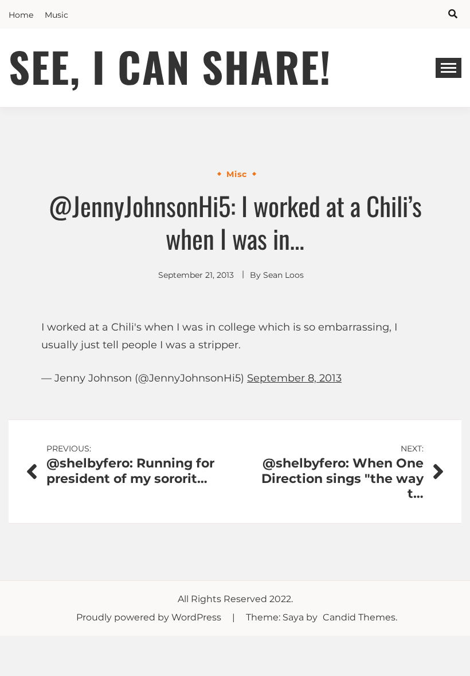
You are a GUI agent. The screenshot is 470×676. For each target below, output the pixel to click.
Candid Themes (359, 617)
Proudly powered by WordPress (150, 617)
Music (56, 15)
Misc (236, 174)
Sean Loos (283, 275)
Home (21, 15)
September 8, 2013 (294, 378)
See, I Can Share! (170, 66)
